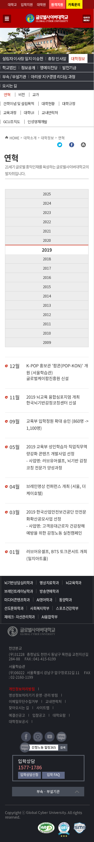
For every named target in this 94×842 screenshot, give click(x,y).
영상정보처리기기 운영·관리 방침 (33, 695)
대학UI (29, 112)
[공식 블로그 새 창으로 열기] (61, 740)
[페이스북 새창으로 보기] (71, 145)
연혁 (7, 94)
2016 (47, 277)
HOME (14, 138)
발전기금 (69, 67)
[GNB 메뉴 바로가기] (7, 19)
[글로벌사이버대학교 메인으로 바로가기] (47, 21)
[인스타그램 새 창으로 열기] (38, 740)
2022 (47, 221)
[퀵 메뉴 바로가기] (86, 19)
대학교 (12, 4)
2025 (47, 193)
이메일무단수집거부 (23, 701)
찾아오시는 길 (19, 707)
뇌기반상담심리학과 (18, 582)
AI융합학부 (49, 617)
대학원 (41, 4)
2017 (47, 268)
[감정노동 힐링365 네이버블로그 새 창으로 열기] (43, 751)
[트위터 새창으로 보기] (59, 145)
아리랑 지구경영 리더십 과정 (53, 76)
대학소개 (30, 138)
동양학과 (65, 599)
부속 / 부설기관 (14, 76)
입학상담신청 (29, 775)
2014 (47, 295)
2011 (47, 323)
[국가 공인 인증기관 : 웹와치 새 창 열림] (47, 824)
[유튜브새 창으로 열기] (50, 740)
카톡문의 (74, 4)
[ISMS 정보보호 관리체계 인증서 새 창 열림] (80, 824)
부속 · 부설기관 (48, 791)
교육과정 (9, 112)
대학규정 (68, 103)
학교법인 (9, 67)
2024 (47, 203)
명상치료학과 (49, 582)
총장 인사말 (57, 58)
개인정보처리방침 (22, 688)
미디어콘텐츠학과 (17, 599)
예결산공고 (17, 715)
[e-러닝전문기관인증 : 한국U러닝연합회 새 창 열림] (65, 824)
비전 (21, 94)
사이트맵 (42, 707)
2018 (47, 258)
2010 (47, 333)
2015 (47, 286)
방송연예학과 (49, 591)
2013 (47, 305)
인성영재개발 (37, 121)
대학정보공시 (18, 721)
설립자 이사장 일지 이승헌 (22, 58)
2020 (47, 240)
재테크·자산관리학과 (19, 617)
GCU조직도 (11, 121)
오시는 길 (9, 86)
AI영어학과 (44, 599)
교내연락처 (50, 112)
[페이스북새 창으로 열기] (26, 740)
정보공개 (28, 67)
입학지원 (27, 4)
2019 (47, 250)
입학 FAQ (53, 775)
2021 (47, 231)
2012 (47, 314)
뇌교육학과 (74, 582)
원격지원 (57, 4)
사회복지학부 (39, 608)
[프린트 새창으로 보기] (83, 145)
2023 (47, 212)
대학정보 (78, 58)
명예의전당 (48, 67)
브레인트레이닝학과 (18, 591)
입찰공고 (38, 715)
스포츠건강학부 (67, 608)
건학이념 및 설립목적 (18, 103)
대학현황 (48, 103)
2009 (47, 342)
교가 (35, 94)
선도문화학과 (13, 608)
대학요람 (59, 715)
